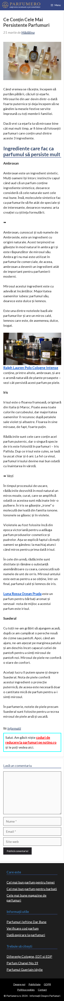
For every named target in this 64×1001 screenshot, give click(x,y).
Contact (42, 989)
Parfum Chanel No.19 (22, 963)
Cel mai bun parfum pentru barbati (32, 889)
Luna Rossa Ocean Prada (22, 594)
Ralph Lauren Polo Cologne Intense (30, 368)
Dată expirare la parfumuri (26, 935)
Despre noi (19, 984)
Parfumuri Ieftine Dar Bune (26, 922)
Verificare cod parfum (23, 928)
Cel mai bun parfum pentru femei (31, 882)
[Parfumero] (21, 5)
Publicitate (35, 984)
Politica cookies (26, 989)
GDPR (47, 984)
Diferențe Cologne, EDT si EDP (29, 956)
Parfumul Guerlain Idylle (25, 969)
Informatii (14, 728)
